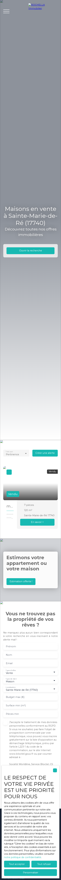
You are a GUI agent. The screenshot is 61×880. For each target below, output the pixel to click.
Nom (9, 654)
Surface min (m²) (16, 705)
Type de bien (11, 679)
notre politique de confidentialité (22, 857)
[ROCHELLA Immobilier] (43, 11)
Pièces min (12, 713)
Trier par (9, 452)
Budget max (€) (15, 697)
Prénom (11, 646)
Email (9, 663)
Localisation (10, 687)
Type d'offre (11, 670)
